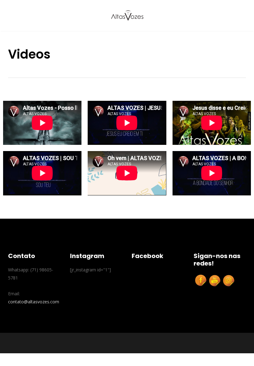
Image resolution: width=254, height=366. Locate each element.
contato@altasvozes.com (33, 302)
